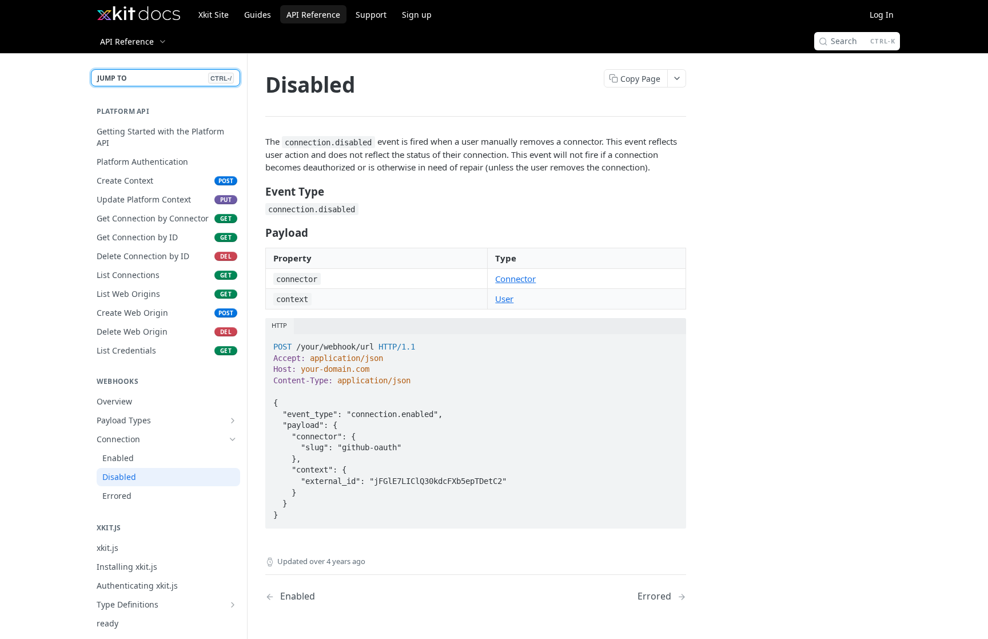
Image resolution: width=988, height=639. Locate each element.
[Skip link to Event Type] (257, 191)
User (504, 298)
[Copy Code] (672, 343)
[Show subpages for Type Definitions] (232, 604)
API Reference (313, 14)
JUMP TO (164, 78)
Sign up (417, 14)
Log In (882, 14)
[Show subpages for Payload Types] (232, 420)
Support (371, 14)
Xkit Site (213, 14)
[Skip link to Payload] (257, 232)
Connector (515, 278)
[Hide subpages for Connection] (232, 439)
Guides (257, 14)
